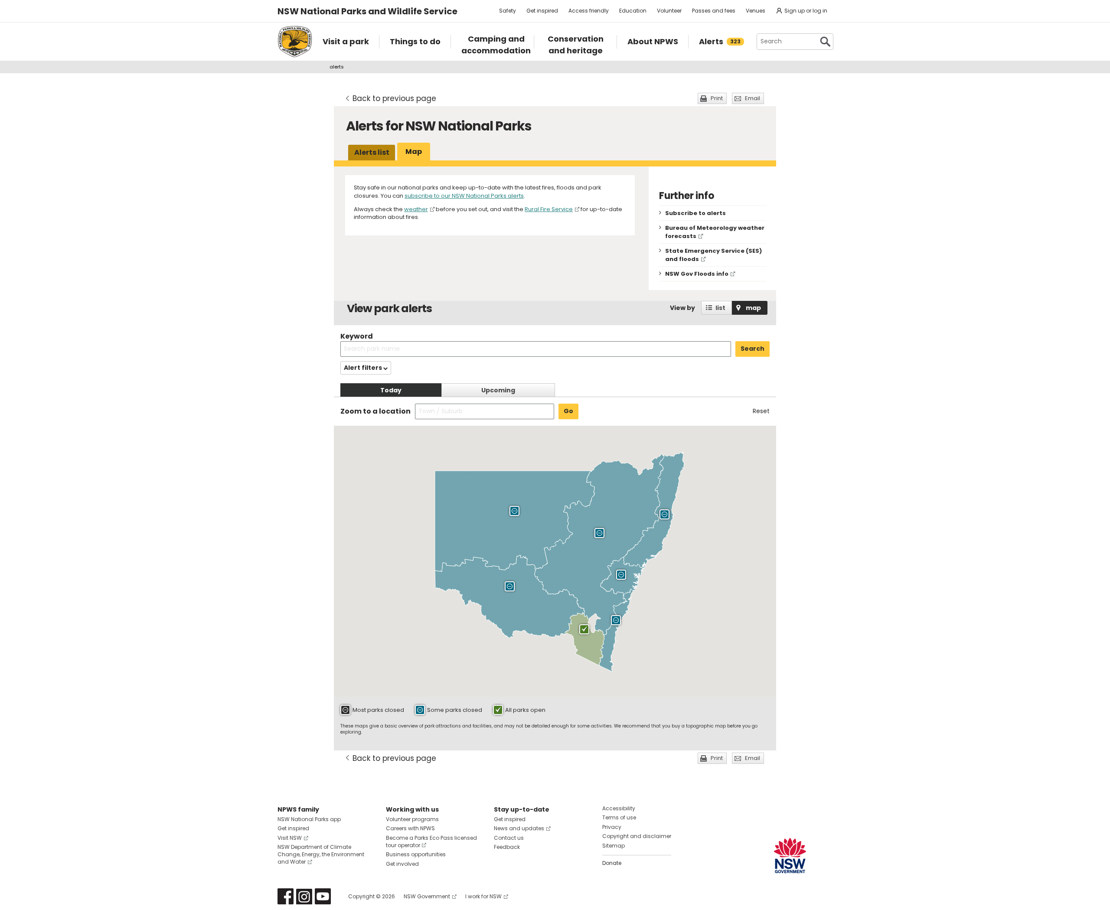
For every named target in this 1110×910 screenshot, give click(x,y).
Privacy (611, 827)
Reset (761, 411)
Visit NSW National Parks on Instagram (304, 896)
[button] (514, 512)
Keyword (356, 336)
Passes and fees (713, 10)
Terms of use (619, 817)
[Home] (295, 41)
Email (752, 98)
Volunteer (669, 10)
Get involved (402, 864)
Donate (611, 863)
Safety (507, 10)
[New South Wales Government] (790, 855)
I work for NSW (483, 896)
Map (413, 152)
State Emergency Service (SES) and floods (713, 255)
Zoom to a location (375, 411)
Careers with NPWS (410, 828)
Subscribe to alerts (695, 213)
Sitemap (613, 845)
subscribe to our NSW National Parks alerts (464, 196)
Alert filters (363, 367)
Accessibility (618, 808)
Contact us (509, 838)
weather (416, 209)
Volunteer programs (412, 819)
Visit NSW (290, 838)
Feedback (507, 847)
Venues (755, 10)
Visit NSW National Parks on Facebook (286, 896)
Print (717, 98)
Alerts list (371, 152)
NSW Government (427, 896)
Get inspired (542, 10)
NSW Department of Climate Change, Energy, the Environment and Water (321, 854)
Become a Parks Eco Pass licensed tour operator (431, 841)
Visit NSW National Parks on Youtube (323, 896)
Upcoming (498, 390)
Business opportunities (416, 854)
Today (391, 390)
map (753, 307)
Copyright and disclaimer (636, 836)
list (720, 307)
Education (632, 10)
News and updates (519, 828)
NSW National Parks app (309, 819)
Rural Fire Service (549, 209)
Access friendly (588, 10)
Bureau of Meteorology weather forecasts (714, 232)
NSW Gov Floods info (696, 274)
